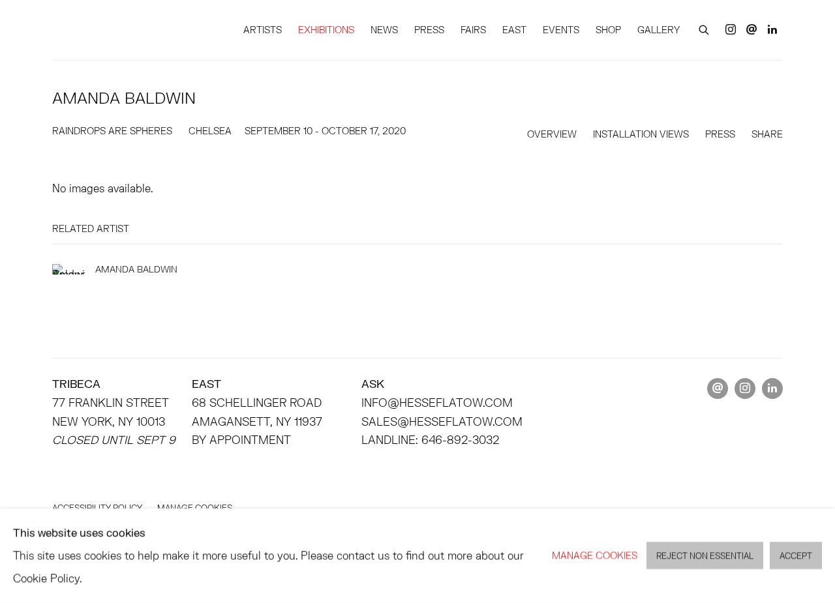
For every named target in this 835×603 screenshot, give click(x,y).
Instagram (730, 30)
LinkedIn (772, 30)
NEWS (384, 29)
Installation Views (641, 134)
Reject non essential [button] (704, 556)
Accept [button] (796, 556)
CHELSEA (210, 130)
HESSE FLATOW (111, 30)
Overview (552, 134)
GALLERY (658, 29)
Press (720, 134)
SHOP (608, 29)
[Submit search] (704, 28)
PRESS (429, 29)
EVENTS (561, 29)
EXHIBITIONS (326, 29)
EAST (514, 29)
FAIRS (473, 29)
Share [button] (767, 134)
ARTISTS (262, 29)
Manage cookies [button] (594, 555)
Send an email (751, 30)
